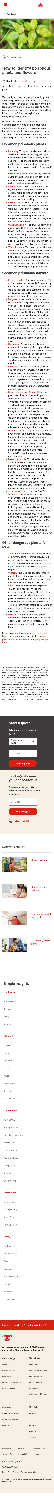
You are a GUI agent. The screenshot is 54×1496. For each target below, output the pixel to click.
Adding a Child (10, 1143)
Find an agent (23, 811)
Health (7, 1068)
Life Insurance (10, 1084)
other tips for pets (39, 633)
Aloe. (10, 553)
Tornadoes (8, 1284)
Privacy (21, 1448)
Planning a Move (11, 1158)
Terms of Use (7, 1454)
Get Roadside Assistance (38, 1370)
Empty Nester (10, 1181)
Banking (7, 1009)
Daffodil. (12, 614)
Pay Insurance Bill (35, 1376)
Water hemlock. (16, 247)
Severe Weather (11, 1277)
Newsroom (6, 1376)
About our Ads (8, 1448)
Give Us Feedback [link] (9, 1388)
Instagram (33, 1425)
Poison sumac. (15, 186)
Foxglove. (13, 299)
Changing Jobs (10, 1150)
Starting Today (10, 1225)
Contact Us (6, 1364)
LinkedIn (32, 1431)
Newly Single (9, 1166)
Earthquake (9, 1246)
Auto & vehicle (10, 1001)
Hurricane (8, 1269)
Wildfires (8, 1292)
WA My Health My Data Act (12, 1462)
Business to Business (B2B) (12, 1382)
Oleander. (13, 366)
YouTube (32, 1437)
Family (6, 1017)
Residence (8, 1024)
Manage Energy (11, 1210)
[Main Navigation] (5, 4)
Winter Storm (10, 1299)
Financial (8, 1061)
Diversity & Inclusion (10, 1419)
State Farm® (28, 81)
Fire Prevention (10, 1254)
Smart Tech (9, 1217)
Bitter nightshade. (17, 459)
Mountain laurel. (16, 430)
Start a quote (23, 763)
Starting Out (9, 1120)
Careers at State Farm (11, 1413)
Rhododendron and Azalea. (22, 392)
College (7, 1045)
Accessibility (23, 1454)
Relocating (8, 1173)
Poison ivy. (13, 151)
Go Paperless (34, 1388)
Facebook (33, 1413)
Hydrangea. (14, 344)
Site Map (36, 1454)
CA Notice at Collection (11, 1467)
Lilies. (11, 585)
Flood (6, 1261)
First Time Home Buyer (14, 1135)
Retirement (9, 1091)
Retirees (5, 1425)
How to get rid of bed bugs (39, 889)
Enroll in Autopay (35, 1382)
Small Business (10, 1099)
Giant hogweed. (16, 225)
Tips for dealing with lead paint (41, 915)
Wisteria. (12, 573)
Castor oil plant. (16, 202)
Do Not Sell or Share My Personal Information (19, 1472)
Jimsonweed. (15, 491)
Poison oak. (14, 173)
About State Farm (9, 1370)
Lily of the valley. (16, 280)
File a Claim (33, 1364)
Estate (6, 1053)
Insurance (8, 1076)
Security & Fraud (39, 1448)
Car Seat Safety (10, 1202)
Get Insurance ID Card (37, 1394)
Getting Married (11, 1128)
